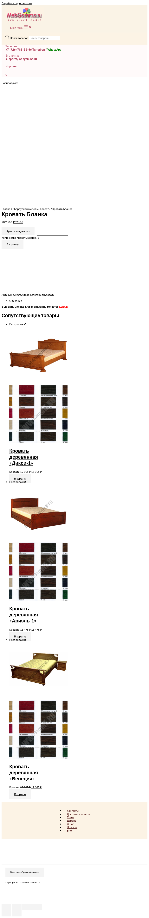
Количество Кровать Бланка (19, 237)
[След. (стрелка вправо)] (17, 913)
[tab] (78, 300)
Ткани (70, 817)
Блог (70, 830)
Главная (7, 208)
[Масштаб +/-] (37, 907)
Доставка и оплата (78, 814)
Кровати (45, 208)
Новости (72, 827)
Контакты (73, 810)
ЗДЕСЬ (63, 306)
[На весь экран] (27, 907)
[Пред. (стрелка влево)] (6, 913)
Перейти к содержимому (17, 3)
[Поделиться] (17, 907)
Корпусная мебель (26, 208)
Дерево (71, 820)
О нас (70, 824)
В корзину (12, 244)
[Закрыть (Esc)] (6, 907)
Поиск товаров (19, 38)
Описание (15, 300)
